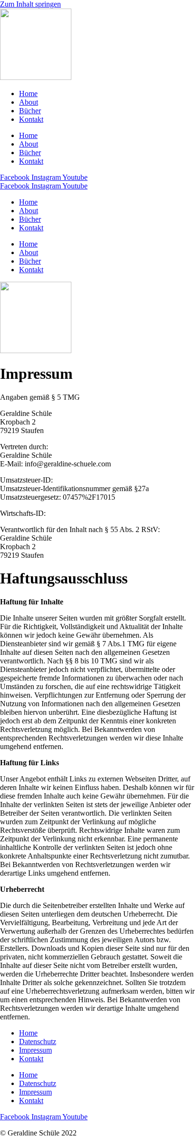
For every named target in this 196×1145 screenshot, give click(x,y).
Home (28, 93)
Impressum (35, 1050)
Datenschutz (37, 1041)
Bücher (30, 111)
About (28, 102)
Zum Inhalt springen (30, 4)
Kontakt (31, 119)
